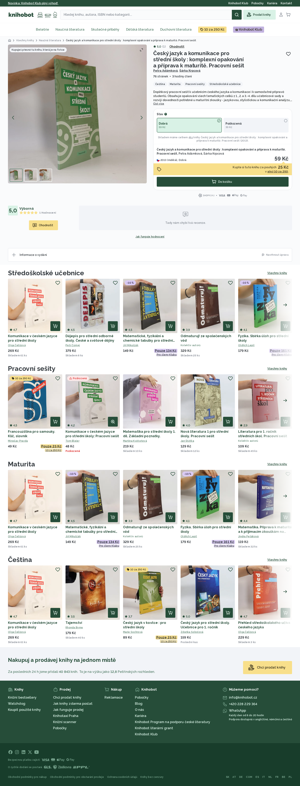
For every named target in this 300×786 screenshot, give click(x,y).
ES (257, 777)
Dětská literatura (140, 29)
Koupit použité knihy (24, 710)
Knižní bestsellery (22, 697)
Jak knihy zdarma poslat (72, 704)
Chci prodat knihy (67, 697)
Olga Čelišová (17, 345)
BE (284, 777)
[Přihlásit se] (281, 14)
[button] (77, 114)
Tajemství (74, 623)
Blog (138, 704)
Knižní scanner (64, 722)
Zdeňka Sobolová (192, 632)
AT (234, 777)
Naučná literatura (70, 29)
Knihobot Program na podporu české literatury (172, 722)
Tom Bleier (72, 440)
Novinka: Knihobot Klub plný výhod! (33, 3)
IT (263, 777)
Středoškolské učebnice (46, 273)
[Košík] (288, 14)
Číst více (158, 103)
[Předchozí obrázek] (13, 117)
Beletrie (42, 29)
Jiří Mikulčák (130, 345)
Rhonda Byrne (74, 627)
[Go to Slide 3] (45, 175)
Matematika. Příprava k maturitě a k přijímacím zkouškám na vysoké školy (265, 531)
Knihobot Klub (146, 734)
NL (270, 777)
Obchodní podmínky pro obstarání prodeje (77, 777)
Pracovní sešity (32, 368)
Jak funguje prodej (68, 710)
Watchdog (16, 704)
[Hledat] (237, 15)
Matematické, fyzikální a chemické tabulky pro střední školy (148, 340)
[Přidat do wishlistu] (288, 54)
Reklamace (113, 697)
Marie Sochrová (132, 632)
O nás (139, 710)
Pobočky (60, 728)
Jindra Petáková (248, 536)
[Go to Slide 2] (30, 175)
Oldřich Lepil (246, 345)
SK (227, 777)
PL (290, 777)
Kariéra (141, 716)
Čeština (20, 559)
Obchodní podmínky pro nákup (27, 777)
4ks (191, 137)
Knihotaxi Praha (66, 716)
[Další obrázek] (141, 117)
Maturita (21, 464)
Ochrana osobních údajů (122, 777)
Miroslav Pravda (18, 440)
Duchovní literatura (176, 29)
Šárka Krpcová (189, 70)
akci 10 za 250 (277, 171)
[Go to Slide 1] (16, 175)
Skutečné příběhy (105, 29)
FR (277, 777)
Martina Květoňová (135, 440)
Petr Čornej (73, 345)
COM (249, 777)
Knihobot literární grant (154, 728)
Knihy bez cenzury (151, 777)
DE (241, 777)
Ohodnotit (176, 46)
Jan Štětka (187, 440)
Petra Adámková (165, 70)
